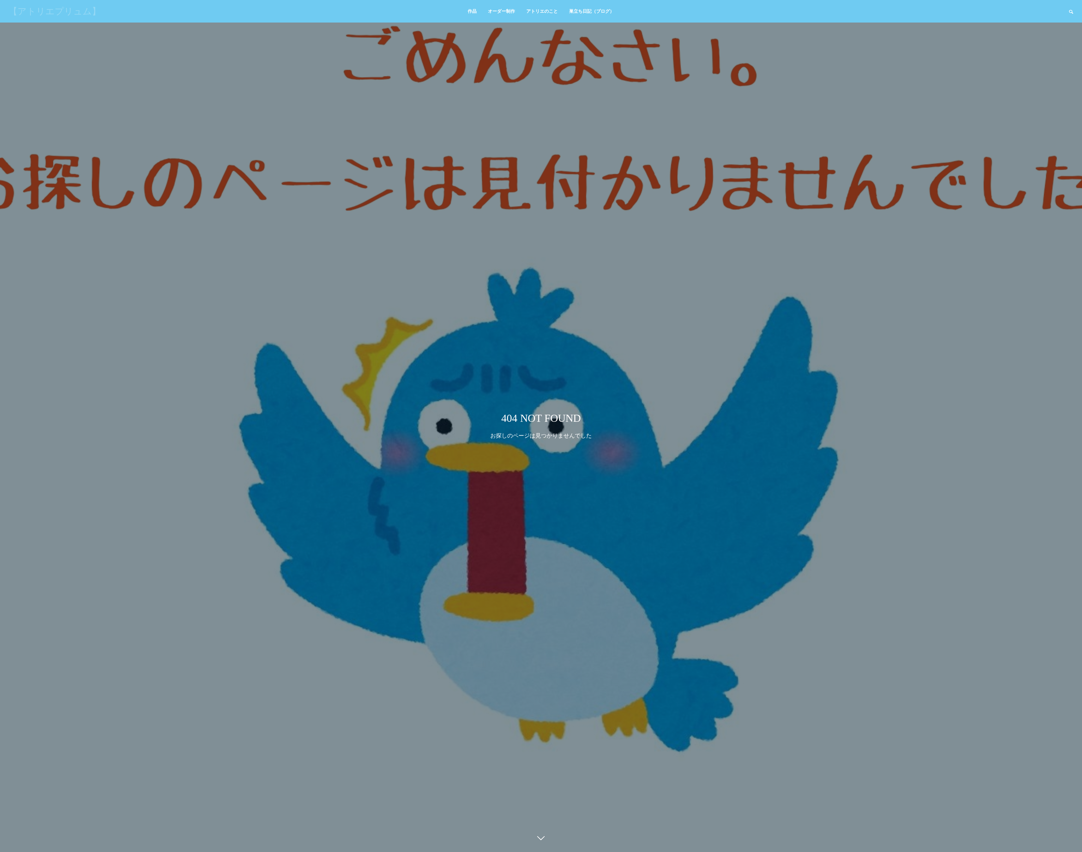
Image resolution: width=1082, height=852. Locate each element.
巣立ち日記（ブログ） (591, 11)
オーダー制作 (501, 11)
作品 (472, 11)
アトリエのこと (542, 11)
